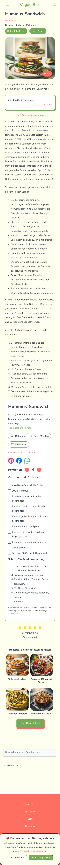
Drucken (31, 452)
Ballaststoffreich (16, 31)
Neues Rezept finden (30, 723)
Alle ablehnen (16, 857)
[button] (55, 5)
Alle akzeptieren (41, 857)
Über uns (30, 826)
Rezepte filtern (30, 804)
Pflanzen (30, 811)
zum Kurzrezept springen (30, 115)
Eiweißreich (38, 31)
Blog (30, 818)
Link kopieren (15, 452)
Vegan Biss (30, 4)
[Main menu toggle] (7, 5)
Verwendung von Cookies (32, 851)
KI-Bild (47, 73)
